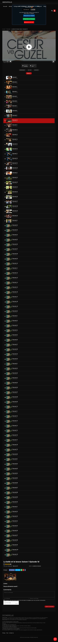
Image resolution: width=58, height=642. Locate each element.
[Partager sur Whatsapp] (21, 570)
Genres (24, 6)
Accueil (5, 6)
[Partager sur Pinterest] (23, 570)
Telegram (39, 6)
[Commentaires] (10, 61)
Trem (7, 632)
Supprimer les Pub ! (29, 22)
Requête (31, 6)
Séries (10, 6)
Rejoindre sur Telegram (29, 15)
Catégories (17, 6)
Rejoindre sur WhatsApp (29, 18)
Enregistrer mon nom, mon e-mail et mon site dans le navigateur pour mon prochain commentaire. (25, 600)
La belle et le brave (36, 566)
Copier (32, 9)
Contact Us (11, 632)
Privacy (3, 632)
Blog (45, 6)
